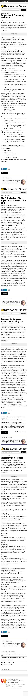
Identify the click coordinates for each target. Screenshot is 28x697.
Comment (4, 172)
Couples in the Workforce (7, 660)
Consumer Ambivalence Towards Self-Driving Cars (12, 657)
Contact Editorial (9, 680)
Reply (2, 429)
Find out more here (6, 410)
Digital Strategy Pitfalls (6, 664)
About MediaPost (9, 679)
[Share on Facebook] (2, 169)
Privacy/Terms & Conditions (12, 682)
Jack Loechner (5, 20)
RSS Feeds (16, 680)
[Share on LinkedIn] (5, 169)
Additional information (7, 159)
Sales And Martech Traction (7, 662)
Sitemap (21, 680)
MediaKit (16, 679)
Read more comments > (20, 431)
